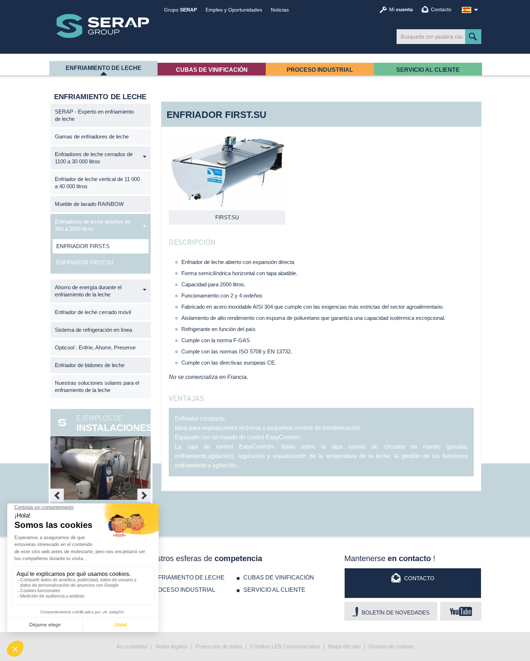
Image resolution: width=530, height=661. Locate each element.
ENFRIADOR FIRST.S (83, 246)
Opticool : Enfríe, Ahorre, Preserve (95, 347)
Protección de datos (218, 646)
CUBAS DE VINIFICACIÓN (212, 70)
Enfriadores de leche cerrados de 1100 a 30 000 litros (94, 157)
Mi (401, 9)
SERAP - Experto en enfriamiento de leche (94, 115)
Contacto (441, 9)
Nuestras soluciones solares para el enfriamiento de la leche (97, 386)
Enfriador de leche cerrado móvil (93, 312)
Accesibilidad (131, 646)
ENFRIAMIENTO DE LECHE (103, 68)
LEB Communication (295, 646)
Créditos (260, 646)
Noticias (280, 10)
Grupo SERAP (103, 26)
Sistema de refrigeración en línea (93, 330)
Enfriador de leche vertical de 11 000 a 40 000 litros (97, 182)
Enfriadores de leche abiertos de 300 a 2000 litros (93, 225)
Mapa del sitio (344, 646)
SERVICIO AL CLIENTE (428, 70)
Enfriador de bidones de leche (89, 365)
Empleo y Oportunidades (234, 10)
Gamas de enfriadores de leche (92, 136)
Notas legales (171, 646)
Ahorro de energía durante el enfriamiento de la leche (88, 291)
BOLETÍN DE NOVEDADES (395, 612)
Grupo (180, 10)
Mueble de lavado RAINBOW (89, 204)
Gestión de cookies (391, 646)
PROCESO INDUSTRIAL (320, 70)
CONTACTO (419, 578)
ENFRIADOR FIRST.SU (85, 262)
